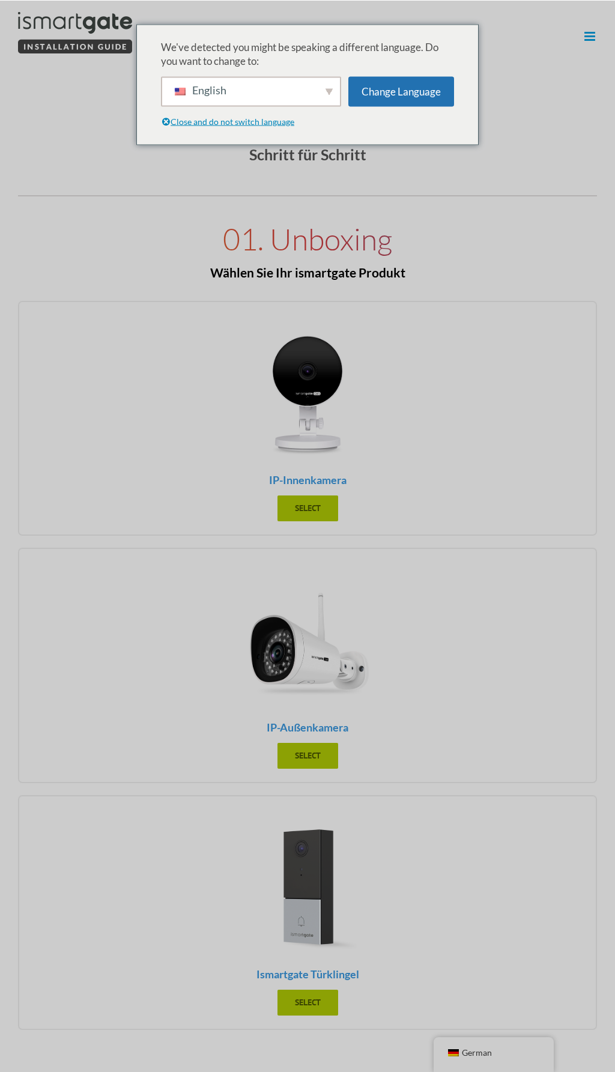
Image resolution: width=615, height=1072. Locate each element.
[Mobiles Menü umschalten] (590, 36)
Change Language (401, 91)
